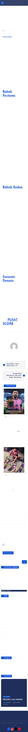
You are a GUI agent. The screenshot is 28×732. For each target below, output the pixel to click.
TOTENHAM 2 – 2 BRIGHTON (9, 585)
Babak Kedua (13, 187)
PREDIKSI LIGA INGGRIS (7, 578)
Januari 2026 (6, 611)
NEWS (12, 30)
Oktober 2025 (7, 622)
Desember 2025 (7, 615)
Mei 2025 (5, 641)
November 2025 (7, 618)
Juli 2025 (5, 633)
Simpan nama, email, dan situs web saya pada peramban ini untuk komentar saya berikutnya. (14, 546)
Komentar (6, 510)
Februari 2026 (7, 607)
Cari (24, 562)
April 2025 (6, 644)
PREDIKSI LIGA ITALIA (7, 571)
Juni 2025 (5, 637)
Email (4, 530)
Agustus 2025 (6, 630)
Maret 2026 (6, 604)
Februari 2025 (7, 652)
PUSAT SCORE (7, 36)
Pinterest (5, 667)
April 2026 (6, 600)
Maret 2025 (6, 648)
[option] (14, 693)
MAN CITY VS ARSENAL (7, 582)
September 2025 (7, 626)
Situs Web (5, 537)
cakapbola (7, 30)
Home (4, 8)
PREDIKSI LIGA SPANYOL (7, 574)
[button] (23, 676)
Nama (5, 523)
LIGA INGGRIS (6, 696)
